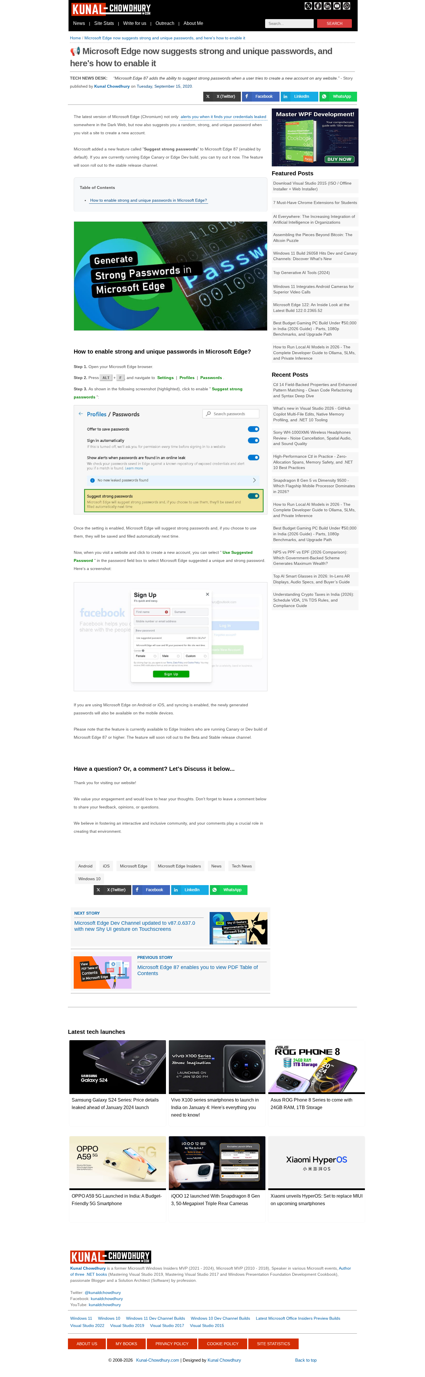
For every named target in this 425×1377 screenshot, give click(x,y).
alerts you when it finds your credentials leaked (223, 116)
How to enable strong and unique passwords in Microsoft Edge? (148, 200)
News (79, 23)
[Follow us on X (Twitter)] (308, 8)
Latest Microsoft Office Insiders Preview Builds (298, 1318)
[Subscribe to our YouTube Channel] (337, 8)
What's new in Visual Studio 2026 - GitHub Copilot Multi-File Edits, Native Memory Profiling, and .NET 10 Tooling (311, 414)
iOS (106, 866)
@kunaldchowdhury (103, 1292)
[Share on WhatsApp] (338, 100)
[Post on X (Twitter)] (222, 100)
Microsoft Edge (133, 866)
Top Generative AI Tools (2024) (301, 272)
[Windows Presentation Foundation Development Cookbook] (315, 165)
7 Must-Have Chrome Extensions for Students (315, 202)
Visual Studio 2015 (207, 1325)
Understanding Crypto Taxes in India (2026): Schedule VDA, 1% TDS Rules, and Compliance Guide (313, 600)
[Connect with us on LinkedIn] (327, 8)
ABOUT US (87, 1343)
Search (334, 23)
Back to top (306, 1360)
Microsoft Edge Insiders (179, 866)
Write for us (134, 23)
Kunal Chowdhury (224, 1360)
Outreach (165, 23)
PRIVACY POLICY (172, 1343)
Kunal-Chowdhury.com (157, 1360)
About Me (193, 23)
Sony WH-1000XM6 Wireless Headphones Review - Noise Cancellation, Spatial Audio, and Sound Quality (312, 438)
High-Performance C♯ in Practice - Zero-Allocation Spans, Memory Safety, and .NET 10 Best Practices (313, 462)
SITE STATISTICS (273, 1343)
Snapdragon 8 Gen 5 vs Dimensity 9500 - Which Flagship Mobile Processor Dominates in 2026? (314, 486)
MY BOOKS (126, 1343)
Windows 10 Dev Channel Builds (220, 1318)
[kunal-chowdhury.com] (111, 14)
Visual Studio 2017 (167, 1325)
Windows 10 (89, 878)
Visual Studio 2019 (127, 1325)
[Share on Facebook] (261, 100)
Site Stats (104, 23)
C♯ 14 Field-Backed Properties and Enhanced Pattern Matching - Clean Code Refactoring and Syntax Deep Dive (315, 390)
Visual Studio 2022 (87, 1325)
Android (85, 866)
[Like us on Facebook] (317, 8)
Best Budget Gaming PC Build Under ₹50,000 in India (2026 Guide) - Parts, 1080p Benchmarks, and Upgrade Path (314, 329)
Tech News (242, 866)
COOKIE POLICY (223, 1343)
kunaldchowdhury (107, 1298)
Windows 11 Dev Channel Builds (155, 1318)
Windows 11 (81, 1318)
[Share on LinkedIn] (300, 100)
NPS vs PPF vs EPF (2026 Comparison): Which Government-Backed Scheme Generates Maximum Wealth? (310, 558)
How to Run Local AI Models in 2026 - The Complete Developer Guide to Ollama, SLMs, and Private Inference (314, 353)
